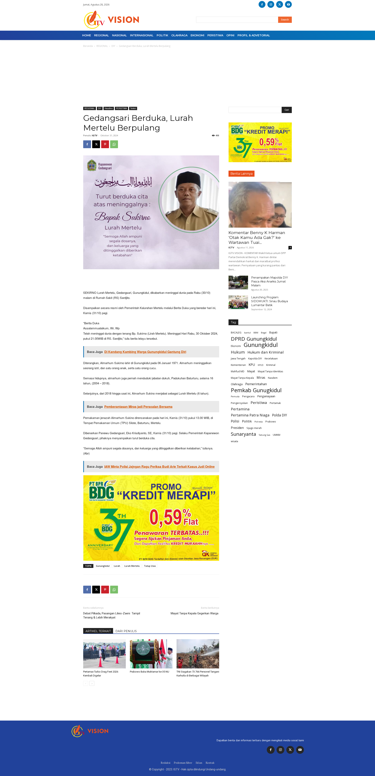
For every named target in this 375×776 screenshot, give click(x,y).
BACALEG (236, 332)
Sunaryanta (243, 434)
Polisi (235, 421)
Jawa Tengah (238, 358)
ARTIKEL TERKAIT (98, 631)
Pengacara (248, 396)
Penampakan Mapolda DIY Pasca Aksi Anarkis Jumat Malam (269, 281)
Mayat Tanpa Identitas (270, 371)
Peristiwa (259, 403)
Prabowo (270, 421)
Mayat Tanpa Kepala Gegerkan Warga (195, 613)
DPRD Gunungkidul (254, 339)
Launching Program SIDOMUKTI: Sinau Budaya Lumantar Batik (269, 301)
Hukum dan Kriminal (265, 352)
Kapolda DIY (255, 358)
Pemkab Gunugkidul (256, 390)
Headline (109, 108)
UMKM (276, 435)
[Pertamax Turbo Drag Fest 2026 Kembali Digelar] (104, 653)
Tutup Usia (150, 565)
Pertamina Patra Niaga (250, 415)
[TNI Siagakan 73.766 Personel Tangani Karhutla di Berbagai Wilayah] (198, 653)
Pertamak (275, 403)
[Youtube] (288, 4)
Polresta (258, 421)
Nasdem (273, 378)
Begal (263, 332)
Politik (247, 421)
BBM (256, 332)
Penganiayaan (266, 396)
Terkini (133, 108)
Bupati (273, 332)
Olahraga (237, 384)
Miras (261, 377)
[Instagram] (270, 4)
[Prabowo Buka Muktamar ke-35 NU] (151, 653)
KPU (252, 365)
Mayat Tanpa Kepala (242, 378)
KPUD (260, 365)
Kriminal (270, 365)
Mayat (251, 371)
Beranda (88, 46)
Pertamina (240, 409)
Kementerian (238, 365)
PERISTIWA (121, 108)
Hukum (238, 352)
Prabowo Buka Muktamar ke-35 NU (149, 671)
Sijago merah (254, 428)
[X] (279, 4)
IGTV (94, 135)
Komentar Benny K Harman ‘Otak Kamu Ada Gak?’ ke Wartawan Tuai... (257, 237)
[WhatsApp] (114, 144)
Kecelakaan (271, 358)
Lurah (117, 565)
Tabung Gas (264, 435)
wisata (234, 441)
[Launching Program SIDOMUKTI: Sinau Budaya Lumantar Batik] (238, 302)
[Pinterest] (105, 144)
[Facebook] (262, 4)
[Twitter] (290, 750)
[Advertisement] (187, 77)
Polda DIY (279, 415)
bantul (247, 332)
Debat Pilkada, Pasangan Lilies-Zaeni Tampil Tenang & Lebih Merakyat (111, 615)
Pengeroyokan (239, 403)
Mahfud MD (237, 371)
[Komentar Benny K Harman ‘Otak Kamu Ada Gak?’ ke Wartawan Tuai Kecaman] (260, 205)
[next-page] (91, 683)
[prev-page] (85, 683)
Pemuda (235, 396)
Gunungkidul (103, 565)
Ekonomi (236, 346)
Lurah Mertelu (132, 565)
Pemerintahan (256, 384)
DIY (113, 46)
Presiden (237, 428)
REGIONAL (102, 46)
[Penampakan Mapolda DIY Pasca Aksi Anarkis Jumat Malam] (238, 282)
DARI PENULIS (126, 631)
